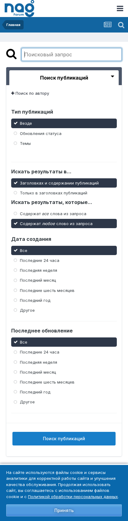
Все (23, 250)
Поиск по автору (31, 93)
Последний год (35, 300)
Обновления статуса (41, 133)
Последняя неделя (38, 270)
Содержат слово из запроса (56, 223)
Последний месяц (38, 280)
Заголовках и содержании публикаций (59, 182)
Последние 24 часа (39, 260)
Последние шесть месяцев (47, 290)
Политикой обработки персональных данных (73, 496)
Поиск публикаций (64, 438)
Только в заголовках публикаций (53, 192)
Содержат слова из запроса (53, 213)
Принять (64, 510)
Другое (27, 310)
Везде (26, 123)
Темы (25, 143)
